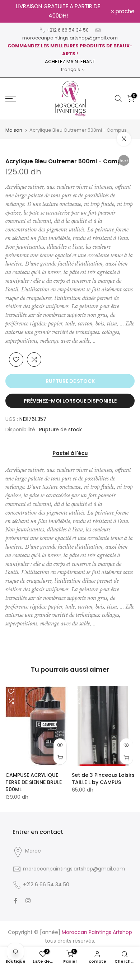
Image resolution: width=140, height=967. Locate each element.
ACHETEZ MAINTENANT (70, 61)
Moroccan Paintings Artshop (97, 932)
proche (124, 11)
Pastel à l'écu (70, 453)
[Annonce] (58, 11)
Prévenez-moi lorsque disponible (70, 400)
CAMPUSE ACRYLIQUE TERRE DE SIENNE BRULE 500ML (33, 782)
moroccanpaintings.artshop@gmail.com (70, 37)
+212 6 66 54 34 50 (67, 30)
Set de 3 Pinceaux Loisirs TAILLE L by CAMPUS (103, 778)
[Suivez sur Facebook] (15, 900)
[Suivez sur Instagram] (28, 900)
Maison (13, 130)
